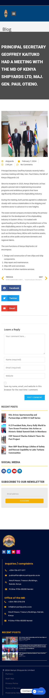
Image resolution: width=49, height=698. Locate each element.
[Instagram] (18, 552)
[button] (13, 13)
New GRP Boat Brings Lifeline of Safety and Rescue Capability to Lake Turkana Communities (27, 449)
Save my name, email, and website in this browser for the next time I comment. (23, 388)
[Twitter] (9, 471)
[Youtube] (14, 471)
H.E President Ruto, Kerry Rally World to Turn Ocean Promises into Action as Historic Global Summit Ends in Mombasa (27, 428)
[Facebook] (3, 471)
